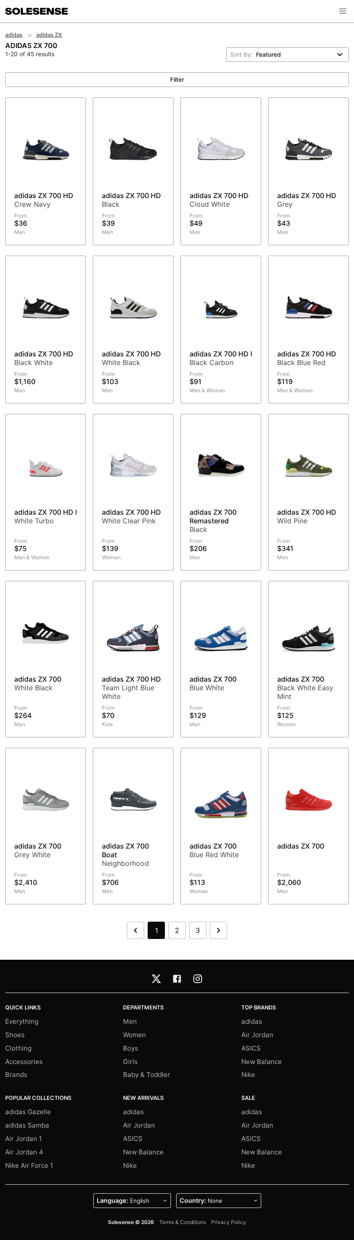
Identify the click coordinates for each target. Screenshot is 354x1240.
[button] (343, 11)
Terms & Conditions (182, 1222)
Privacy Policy (228, 1222)
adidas (13, 35)
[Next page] (218, 930)
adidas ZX (49, 35)
